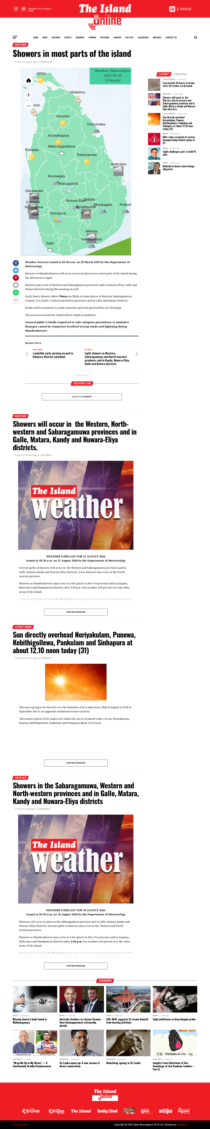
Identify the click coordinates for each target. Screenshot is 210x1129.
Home (35, 37)
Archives (157, 37)
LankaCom (182, 1124)
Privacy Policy (20, 1124)
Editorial (104, 37)
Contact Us (171, 37)
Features (56, 37)
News (45, 37)
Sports (67, 37)
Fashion (117, 37)
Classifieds (143, 37)
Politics (129, 37)
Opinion (92, 37)
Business (80, 37)
